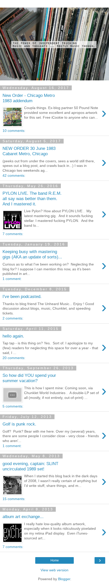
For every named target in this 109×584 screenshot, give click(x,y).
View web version (54, 570)
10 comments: (14, 131)
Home (54, 560)
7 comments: (13, 234)
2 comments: (13, 318)
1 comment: (12, 279)
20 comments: (14, 358)
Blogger (64, 579)
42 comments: (14, 175)
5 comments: (13, 406)
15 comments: (14, 499)
